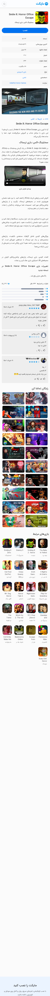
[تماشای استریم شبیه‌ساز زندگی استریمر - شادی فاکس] (13, 426)
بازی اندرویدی (21, 72)
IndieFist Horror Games (18, 83)
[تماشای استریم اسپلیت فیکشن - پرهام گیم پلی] (13, 508)
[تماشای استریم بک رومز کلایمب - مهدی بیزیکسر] (37, 522)
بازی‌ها (39, 119)
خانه (46, 119)
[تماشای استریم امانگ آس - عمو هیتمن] (37, 412)
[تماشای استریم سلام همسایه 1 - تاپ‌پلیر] (13, 440)
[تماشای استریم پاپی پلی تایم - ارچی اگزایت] (13, 412)
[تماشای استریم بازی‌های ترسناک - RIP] (13, 453)
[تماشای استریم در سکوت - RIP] (37, 399)
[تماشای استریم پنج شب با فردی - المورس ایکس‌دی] (37, 494)
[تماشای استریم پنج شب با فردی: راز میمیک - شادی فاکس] (37, 481)
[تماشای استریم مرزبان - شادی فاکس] (37, 508)
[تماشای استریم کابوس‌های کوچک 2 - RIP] (37, 440)
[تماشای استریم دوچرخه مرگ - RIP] (13, 494)
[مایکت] (42, 5)
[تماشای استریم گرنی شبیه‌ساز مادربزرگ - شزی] (13, 481)
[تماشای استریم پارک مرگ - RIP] (37, 426)
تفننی (24, 77)
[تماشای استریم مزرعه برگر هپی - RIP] (13, 467)
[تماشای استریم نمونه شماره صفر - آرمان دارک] (37, 453)
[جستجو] (4, 3)
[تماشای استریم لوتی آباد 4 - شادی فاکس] (13, 399)
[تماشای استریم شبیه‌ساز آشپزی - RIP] (13, 522)
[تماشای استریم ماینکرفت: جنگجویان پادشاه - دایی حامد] (37, 467)
